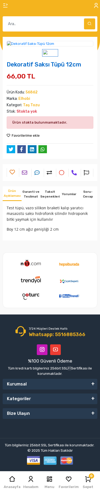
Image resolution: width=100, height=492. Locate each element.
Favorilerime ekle (25, 135)
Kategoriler (19, 398)
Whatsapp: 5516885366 (57, 334)
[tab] (12, 193)
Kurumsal (17, 384)
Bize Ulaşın (18, 413)
